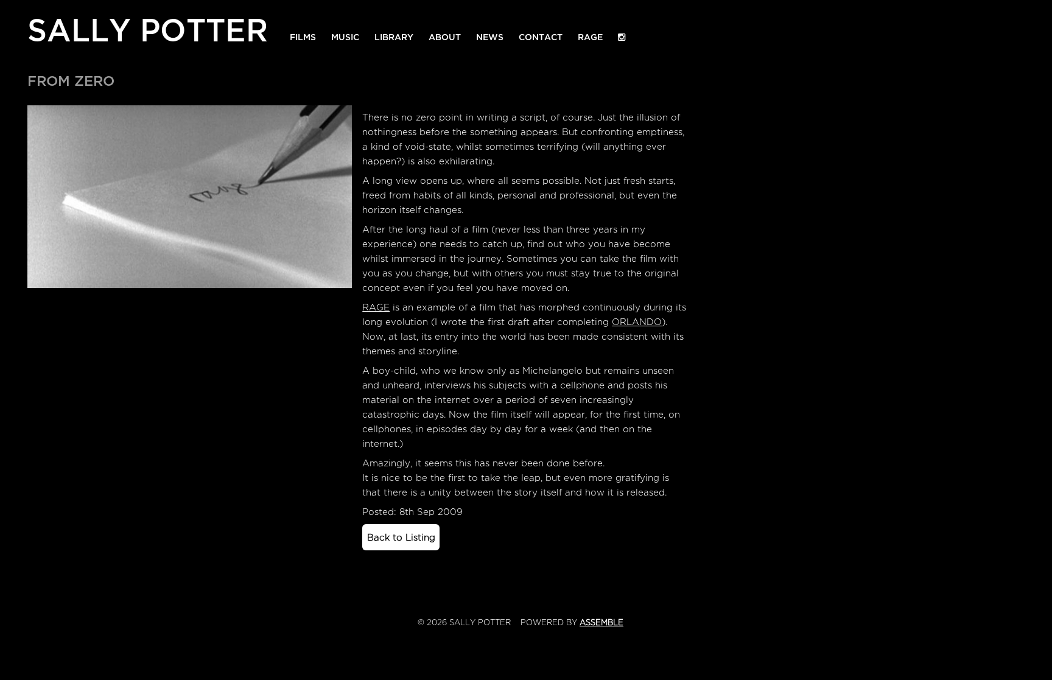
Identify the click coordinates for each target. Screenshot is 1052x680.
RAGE (590, 37)
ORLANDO (637, 322)
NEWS (489, 37)
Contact (541, 37)
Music (345, 37)
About (445, 37)
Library (393, 37)
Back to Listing (401, 537)
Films (303, 37)
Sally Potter (147, 27)
